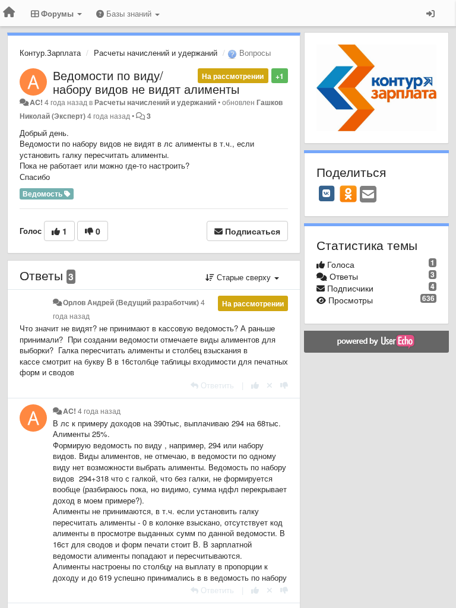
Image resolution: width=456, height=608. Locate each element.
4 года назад (99, 411)
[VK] (326, 193)
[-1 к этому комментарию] (284, 385)
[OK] (348, 193)
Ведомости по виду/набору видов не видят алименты (146, 81)
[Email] (368, 195)
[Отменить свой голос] (270, 385)
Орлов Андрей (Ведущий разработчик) (131, 302)
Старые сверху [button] (243, 277)
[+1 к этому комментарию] (255, 385)
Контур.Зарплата (50, 52)
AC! (36, 102)
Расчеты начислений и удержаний (155, 52)
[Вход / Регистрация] (430, 13)
